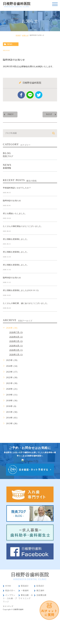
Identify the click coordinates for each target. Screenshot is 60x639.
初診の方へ (10, 590)
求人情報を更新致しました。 (16, 239)
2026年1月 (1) (16, 355)
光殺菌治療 (41, 595)
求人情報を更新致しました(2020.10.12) (21, 290)
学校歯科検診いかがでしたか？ (17, 188)
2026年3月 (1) (16, 350)
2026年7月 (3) (16, 332)
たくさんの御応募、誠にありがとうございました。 (26, 303)
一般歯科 (25, 590)
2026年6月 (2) (16, 337)
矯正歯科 (40, 590)
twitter (38, 94)
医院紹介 (25, 586)
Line (30, 94)
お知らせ (25, 35)
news (9, 44)
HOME (18, 35)
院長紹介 (40, 586)
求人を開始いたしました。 (15, 213)
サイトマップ (8, 606)
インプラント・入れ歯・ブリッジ (10, 598)
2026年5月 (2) (16, 341)
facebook (21, 94)
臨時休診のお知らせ (12, 200)
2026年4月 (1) (16, 346)
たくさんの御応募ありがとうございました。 (23, 226)
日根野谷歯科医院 (17, 5)
